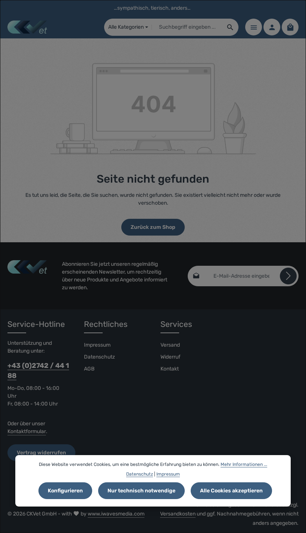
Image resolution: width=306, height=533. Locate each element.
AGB (89, 369)
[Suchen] (230, 27)
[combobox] (187, 27)
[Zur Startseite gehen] (27, 27)
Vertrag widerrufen (41, 453)
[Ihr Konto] (271, 27)
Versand (170, 345)
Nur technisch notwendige (141, 491)
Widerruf (170, 357)
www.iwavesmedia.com (116, 514)
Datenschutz (99, 357)
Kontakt (169, 369)
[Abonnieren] (288, 276)
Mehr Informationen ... (244, 464)
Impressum (97, 345)
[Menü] (253, 27)
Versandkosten (178, 514)
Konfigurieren (65, 491)
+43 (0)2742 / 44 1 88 (38, 371)
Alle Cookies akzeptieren (231, 491)
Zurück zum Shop (153, 227)
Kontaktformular (26, 431)
